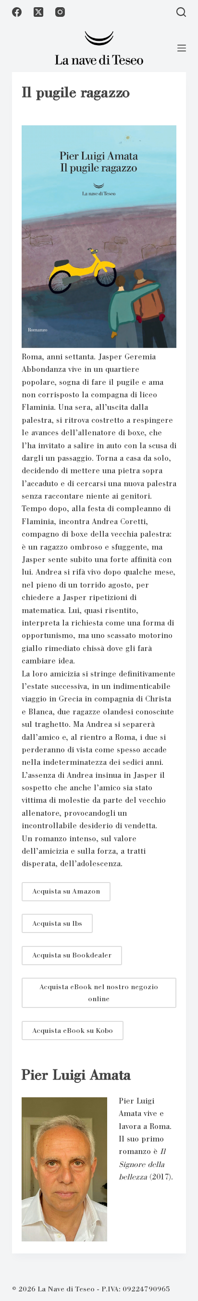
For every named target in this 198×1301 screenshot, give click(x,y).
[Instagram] (60, 12)
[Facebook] (17, 12)
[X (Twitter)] (38, 12)
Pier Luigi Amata (76, 1074)
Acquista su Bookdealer (71, 955)
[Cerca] (181, 12)
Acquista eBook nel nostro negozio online (98, 992)
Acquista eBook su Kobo (72, 1030)
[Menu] (181, 48)
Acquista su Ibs (57, 923)
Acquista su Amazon (66, 891)
